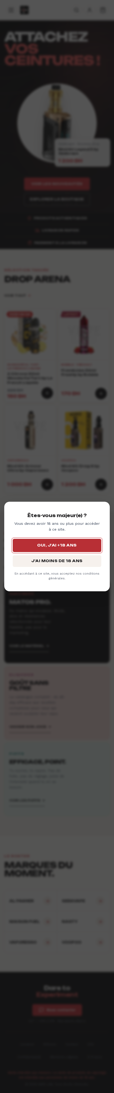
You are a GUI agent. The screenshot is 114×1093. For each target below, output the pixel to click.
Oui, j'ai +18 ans (57, 545)
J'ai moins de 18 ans (56, 561)
